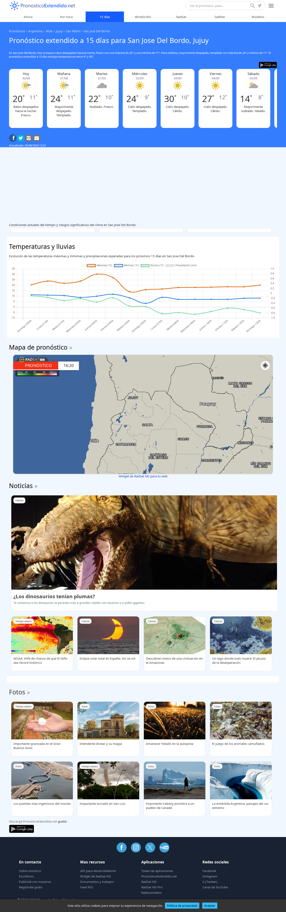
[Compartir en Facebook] (13, 138)
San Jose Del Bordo (97, 31)
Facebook (209, 871)
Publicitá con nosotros (35, 882)
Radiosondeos (151, 892)
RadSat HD (149, 882)
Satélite (219, 17)
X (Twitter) (209, 882)
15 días (104, 17)
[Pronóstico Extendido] (42, 6)
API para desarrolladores (98, 871)
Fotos (17, 692)
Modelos (258, 17)
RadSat (181, 17)
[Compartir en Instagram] (28, 138)
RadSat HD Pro (151, 887)
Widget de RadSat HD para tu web (143, 476)
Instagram (209, 876)
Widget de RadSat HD (95, 876)
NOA (49, 31)
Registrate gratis (31, 887)
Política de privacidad (182, 906)
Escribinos (26, 876)
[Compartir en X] (20, 138)
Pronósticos (17, 31)
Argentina (35, 31)
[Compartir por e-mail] (36, 138)
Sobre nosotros (30, 871)
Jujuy (59, 31)
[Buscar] (253, 6)
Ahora (28, 17)
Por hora (66, 17)
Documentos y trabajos (97, 882)
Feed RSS (86, 887)
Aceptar (209, 906)
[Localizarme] (259, 6)
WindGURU (143, 17)
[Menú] (271, 6)
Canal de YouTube (215, 887)
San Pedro (73, 31)
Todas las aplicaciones (157, 871)
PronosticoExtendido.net (159, 876)
